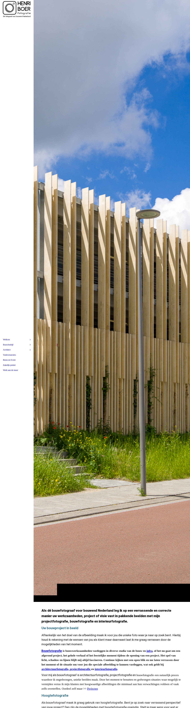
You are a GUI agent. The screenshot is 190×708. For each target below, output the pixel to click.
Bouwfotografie (51, 650)
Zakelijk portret (9, 365)
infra (150, 650)
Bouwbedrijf (8, 345)
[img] (112, 301)
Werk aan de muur (10, 370)
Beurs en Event (9, 360)
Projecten (92, 688)
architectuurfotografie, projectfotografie (66, 669)
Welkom (6, 339)
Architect (6, 350)
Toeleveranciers (9, 355)
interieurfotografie (106, 669)
